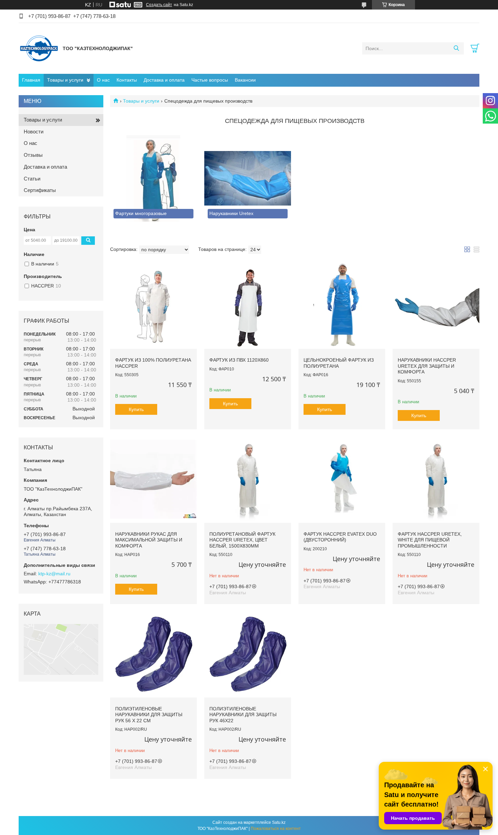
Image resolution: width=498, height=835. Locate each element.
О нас (103, 80)
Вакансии (245, 80)
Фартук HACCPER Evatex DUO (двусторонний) (340, 537)
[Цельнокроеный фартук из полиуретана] (341, 305)
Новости (33, 131)
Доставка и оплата (164, 80)
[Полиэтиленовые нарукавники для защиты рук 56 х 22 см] (153, 654)
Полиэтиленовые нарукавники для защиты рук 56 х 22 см (148, 714)
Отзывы (33, 155)
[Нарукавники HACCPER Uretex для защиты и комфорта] (436, 305)
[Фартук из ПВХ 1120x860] (247, 305)
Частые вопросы (209, 80)
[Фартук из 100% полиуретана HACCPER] (153, 305)
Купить (136, 409)
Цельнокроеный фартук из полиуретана (339, 363)
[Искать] (456, 48)
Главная (31, 80)
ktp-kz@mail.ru (54, 573)
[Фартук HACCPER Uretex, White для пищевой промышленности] (436, 479)
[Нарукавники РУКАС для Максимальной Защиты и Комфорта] (153, 479)
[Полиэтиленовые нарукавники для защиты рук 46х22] (247, 654)
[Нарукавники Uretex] (247, 178)
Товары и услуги (65, 80)
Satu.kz (279, 822)
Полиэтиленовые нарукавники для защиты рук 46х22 (242, 714)
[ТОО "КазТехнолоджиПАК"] (39, 48)
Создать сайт (159, 4)
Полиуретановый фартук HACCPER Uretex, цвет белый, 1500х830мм (242, 540)
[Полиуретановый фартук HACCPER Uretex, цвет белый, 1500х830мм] (247, 479)
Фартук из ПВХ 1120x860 (239, 360)
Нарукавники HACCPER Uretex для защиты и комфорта (427, 365)
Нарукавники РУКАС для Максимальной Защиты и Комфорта (148, 540)
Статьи (32, 178)
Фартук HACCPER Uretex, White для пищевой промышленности (430, 540)
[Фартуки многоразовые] (153, 178)
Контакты (127, 80)
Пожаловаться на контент (276, 828)
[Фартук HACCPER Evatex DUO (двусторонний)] (341, 479)
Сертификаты (40, 190)
